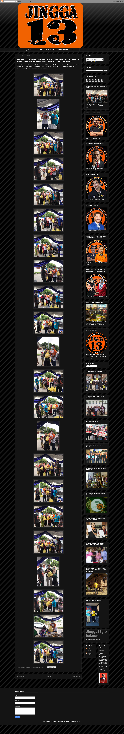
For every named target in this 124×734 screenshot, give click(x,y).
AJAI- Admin (89, 649)
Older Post (76, 676)
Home (19, 50)
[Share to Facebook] (53, 667)
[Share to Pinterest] (55, 667)
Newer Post (20, 676)
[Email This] (48, 667)
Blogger (78, 721)
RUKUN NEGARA (63, 50)
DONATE (39, 50)
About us (75, 50)
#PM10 (101, 650)
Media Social (50, 50)
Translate (99, 61)
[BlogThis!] (50, 667)
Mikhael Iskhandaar (91, 654)
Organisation (29, 50)
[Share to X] (52, 667)
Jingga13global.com (96, 634)
